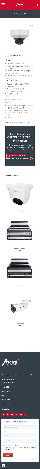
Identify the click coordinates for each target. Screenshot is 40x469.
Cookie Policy (5, 399)
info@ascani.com (9, 382)
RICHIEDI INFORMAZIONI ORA (19, 158)
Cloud (3, 395)
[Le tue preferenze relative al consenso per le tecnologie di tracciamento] (3, 465)
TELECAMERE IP (18, 122)
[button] (31, 25)
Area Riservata (5, 392)
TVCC (25, 122)
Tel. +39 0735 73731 (10, 380)
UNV (29, 122)
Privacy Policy (5, 403)
